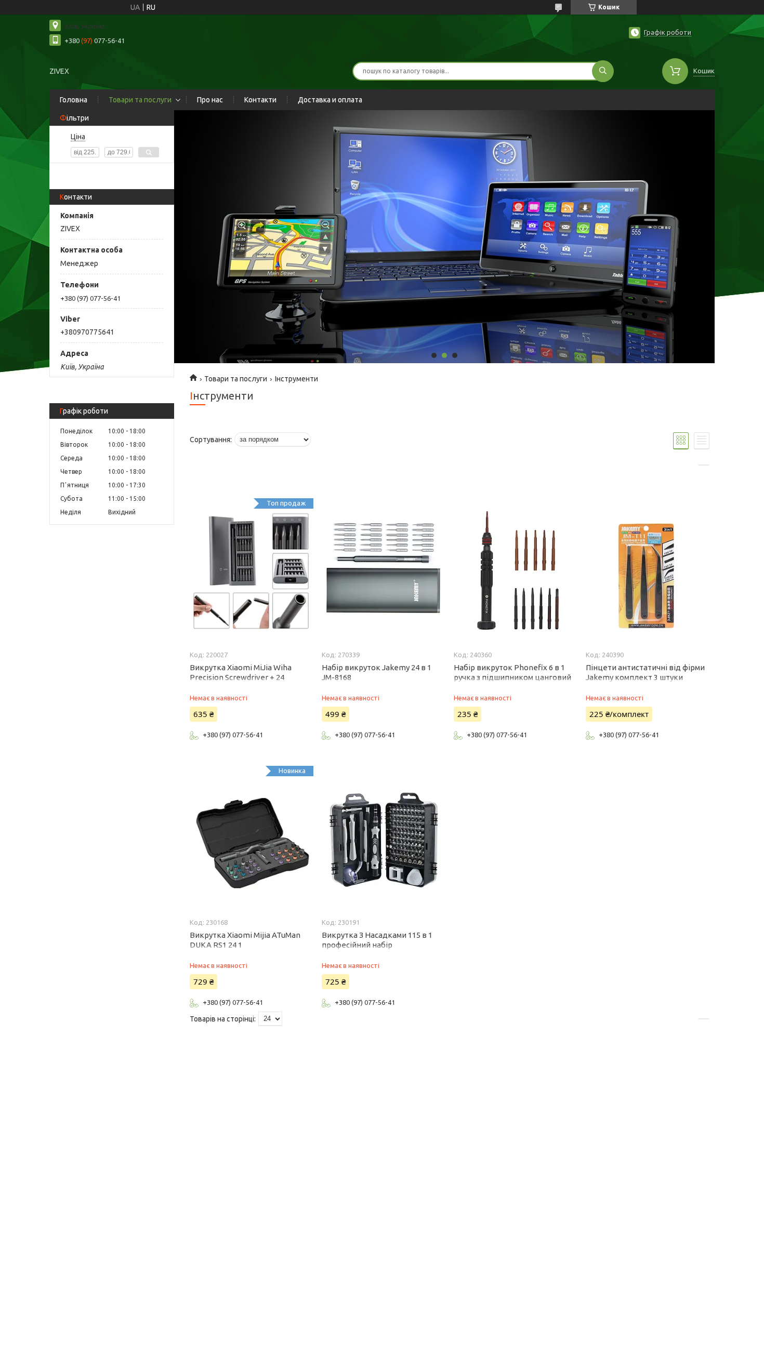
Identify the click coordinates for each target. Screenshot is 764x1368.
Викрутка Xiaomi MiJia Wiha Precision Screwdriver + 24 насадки (241, 677)
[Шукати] (603, 71)
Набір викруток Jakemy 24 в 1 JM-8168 (376, 672)
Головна (73, 99)
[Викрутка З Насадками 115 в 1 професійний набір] (383, 838)
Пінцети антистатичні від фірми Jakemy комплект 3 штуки (645, 672)
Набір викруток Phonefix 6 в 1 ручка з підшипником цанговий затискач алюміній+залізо (512, 677)
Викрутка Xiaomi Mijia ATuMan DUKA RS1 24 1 (245, 940)
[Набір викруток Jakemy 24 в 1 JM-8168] (383, 571)
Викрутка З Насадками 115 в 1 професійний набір (377, 940)
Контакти (260, 99)
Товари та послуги (140, 99)
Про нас (210, 99)
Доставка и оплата (330, 99)
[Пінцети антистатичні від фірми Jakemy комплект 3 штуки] (647, 571)
